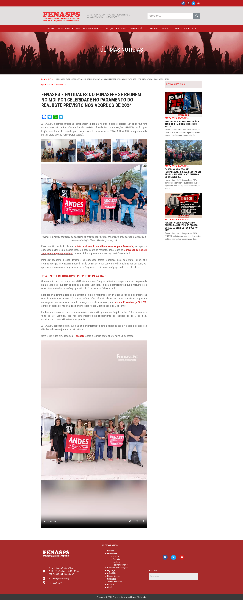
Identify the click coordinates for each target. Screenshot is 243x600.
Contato (186, 28)
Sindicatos (153, 28)
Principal (50, 28)
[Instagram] (188, 3)
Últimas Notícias (138, 28)
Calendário (121, 28)
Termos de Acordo (170, 28)
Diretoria (116, 559)
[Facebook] (183, 3)
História (116, 556)
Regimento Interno (120, 565)
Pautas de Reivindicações (88, 28)
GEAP (194, 28)
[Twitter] (193, 3)
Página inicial (47, 79)
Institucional (64, 28)
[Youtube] (198, 3)
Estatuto (116, 562)
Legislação (108, 28)
